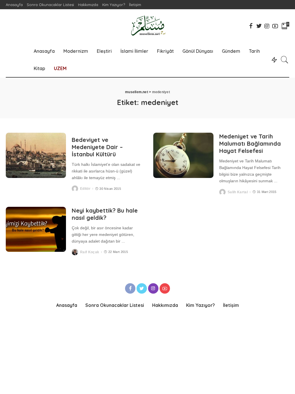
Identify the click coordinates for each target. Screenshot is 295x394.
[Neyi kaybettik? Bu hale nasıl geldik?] (36, 229)
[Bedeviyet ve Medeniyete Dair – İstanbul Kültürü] (36, 155)
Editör (85, 188)
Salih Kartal (238, 192)
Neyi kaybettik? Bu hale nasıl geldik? (105, 214)
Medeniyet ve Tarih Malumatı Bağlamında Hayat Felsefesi (250, 143)
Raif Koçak (89, 252)
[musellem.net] (147, 26)
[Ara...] (284, 59)
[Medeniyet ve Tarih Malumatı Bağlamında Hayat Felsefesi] (183, 155)
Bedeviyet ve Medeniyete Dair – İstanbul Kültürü (97, 147)
